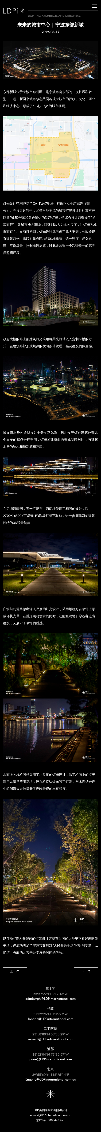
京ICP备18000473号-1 (50, 1119)
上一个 (14, 971)
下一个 (86, 971)
